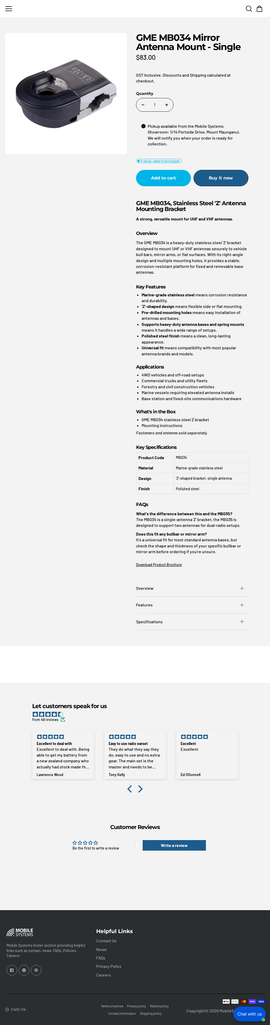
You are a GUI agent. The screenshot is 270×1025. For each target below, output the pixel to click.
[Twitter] (24, 970)
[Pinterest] (36, 970)
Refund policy (159, 1006)
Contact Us (106, 940)
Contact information (122, 1013)
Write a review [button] (174, 845)
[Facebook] (12, 970)
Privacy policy (136, 1006)
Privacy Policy (109, 966)
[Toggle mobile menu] (61, 9)
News (101, 949)
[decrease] (143, 104)
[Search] (249, 8)
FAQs (100, 957)
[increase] (166, 104)
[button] (259, 8)
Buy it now (221, 177)
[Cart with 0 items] (259, 8)
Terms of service (112, 1006)
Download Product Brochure (159, 564)
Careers (103, 974)
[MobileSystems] (135, 8)
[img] (137, 714)
